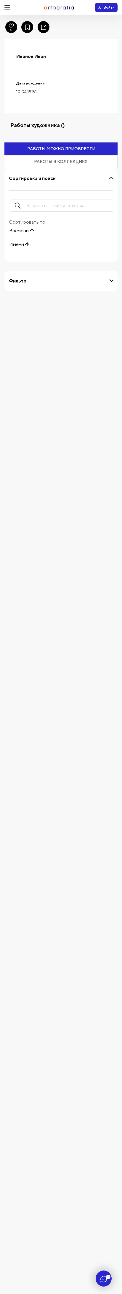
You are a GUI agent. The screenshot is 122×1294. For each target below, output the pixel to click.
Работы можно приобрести (61, 148)
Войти (109, 7)
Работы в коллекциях (61, 161)
